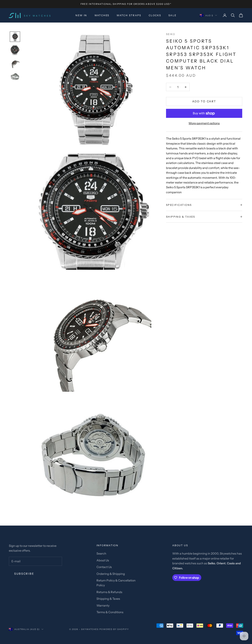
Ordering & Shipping (110, 574)
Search (101, 553)
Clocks (155, 15)
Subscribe (24, 573)
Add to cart (204, 101)
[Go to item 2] (15, 50)
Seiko (170, 34)
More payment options (204, 123)
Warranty (102, 605)
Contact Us (104, 567)
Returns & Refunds (109, 592)
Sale (172, 15)
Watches (101, 15)
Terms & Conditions (109, 612)
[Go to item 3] (15, 63)
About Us (102, 560)
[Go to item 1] (15, 37)
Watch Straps (129, 15)
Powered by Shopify (114, 629)
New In (81, 15)
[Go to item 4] (15, 76)
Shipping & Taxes (108, 598)
